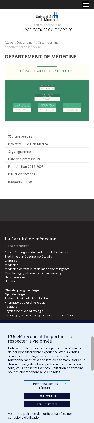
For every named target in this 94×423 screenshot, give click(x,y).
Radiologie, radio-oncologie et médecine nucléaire (39, 315)
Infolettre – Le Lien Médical (28, 144)
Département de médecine (47, 29)
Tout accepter (47, 404)
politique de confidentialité (43, 413)
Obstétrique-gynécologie (22, 290)
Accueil (9, 42)
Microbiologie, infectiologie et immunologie (34, 273)
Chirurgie (11, 260)
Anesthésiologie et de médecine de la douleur (36, 252)
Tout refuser (47, 396)
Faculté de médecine (47, 25)
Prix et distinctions (21, 174)
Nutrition (11, 281)
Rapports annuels (21, 181)
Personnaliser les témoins (49, 386)
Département (26, 42)
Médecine (11, 265)
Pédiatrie (11, 306)
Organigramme (48, 42)
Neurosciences (15, 277)
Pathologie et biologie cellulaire (26, 298)
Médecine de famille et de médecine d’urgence (37, 269)
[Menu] (85, 4)
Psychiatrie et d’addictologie (24, 311)
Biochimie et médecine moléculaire (29, 256)
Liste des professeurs (24, 159)
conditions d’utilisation (24, 417)
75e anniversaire (20, 136)
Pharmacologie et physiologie (25, 302)
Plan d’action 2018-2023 (26, 166)
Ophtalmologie (15, 294)
